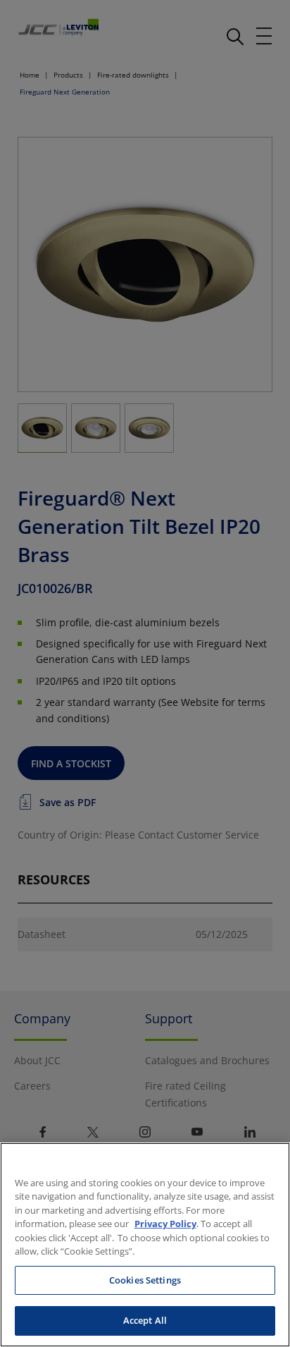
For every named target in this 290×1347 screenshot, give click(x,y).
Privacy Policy (165, 1223)
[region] (145, 1244)
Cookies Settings (145, 1280)
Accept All (145, 1320)
